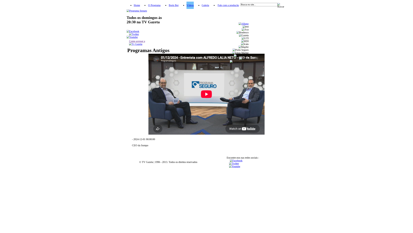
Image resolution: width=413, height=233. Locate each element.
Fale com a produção (228, 5)
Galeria (205, 5)
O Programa (154, 5)
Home (137, 5)
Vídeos (190, 5)
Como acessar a (137, 41)
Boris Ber (174, 5)
